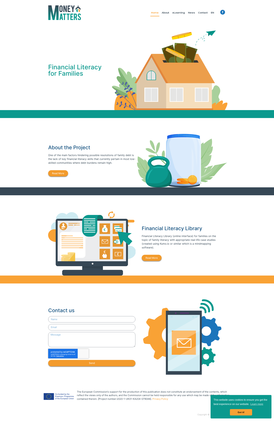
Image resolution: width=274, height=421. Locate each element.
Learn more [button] (256, 404)
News (191, 12)
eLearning (178, 12)
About (165, 12)
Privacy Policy (160, 398)
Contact (203, 12)
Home (155, 12)
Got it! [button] (241, 412)
